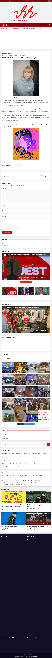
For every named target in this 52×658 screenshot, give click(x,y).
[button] (28, 285)
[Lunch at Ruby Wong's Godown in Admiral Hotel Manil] (20, 379)
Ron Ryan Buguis (13, 55)
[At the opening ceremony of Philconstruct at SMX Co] (8, 367)
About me (4, 241)
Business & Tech (31, 523)
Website (4, 216)
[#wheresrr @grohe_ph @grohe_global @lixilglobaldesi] (32, 391)
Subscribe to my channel (26, 282)
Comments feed (5, 436)
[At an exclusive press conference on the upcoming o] (32, 416)
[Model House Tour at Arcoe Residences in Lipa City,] (44, 367)
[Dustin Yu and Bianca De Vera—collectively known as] (44, 404)
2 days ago (5, 529)
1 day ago (30, 508)
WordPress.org (5, 438)
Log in (3, 433)
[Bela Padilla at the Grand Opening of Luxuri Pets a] (32, 404)
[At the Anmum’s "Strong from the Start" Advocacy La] (32, 379)
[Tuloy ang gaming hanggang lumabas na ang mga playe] (44, 391)
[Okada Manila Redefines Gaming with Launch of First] (44, 416)
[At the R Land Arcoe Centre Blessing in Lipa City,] (8, 379)
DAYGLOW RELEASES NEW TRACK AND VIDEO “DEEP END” (14, 176)
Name (3, 205)
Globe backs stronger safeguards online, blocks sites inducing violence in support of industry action (23, 457)
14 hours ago (6, 509)
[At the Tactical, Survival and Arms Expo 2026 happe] (44, 379)
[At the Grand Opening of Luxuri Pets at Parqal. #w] (8, 404)
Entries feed (4, 434)
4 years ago (5, 55)
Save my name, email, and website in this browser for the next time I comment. (20, 222)
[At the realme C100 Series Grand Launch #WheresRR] (8, 391)
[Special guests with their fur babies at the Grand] (20, 404)
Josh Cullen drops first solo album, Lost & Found (16, 484)
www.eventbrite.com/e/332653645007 (13, 165)
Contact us (4, 243)
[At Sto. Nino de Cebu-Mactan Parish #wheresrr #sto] (20, 367)
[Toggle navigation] (6, 24)
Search (48, 444)
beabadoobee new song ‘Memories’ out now (11, 466)
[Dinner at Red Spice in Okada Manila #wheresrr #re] (20, 416)
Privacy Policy (5, 245)
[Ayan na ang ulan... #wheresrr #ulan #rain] (8, 416)
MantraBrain (34, 656)
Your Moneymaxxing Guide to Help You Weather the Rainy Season (16, 460)
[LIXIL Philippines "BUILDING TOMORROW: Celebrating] (20, 391)
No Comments (22, 55)
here (22, 105)
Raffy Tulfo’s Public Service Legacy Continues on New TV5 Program (24, 482)
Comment (4, 188)
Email (3, 210)
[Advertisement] (26, 39)
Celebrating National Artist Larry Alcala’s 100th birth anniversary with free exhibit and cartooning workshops (24, 463)
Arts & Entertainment (7, 53)
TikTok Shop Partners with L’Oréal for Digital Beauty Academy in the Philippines (27, 479)
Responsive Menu (49, 1)
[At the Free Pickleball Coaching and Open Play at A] (32, 367)
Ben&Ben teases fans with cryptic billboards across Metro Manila (38, 176)
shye (5, 168)
